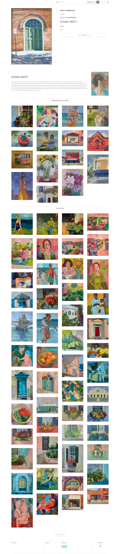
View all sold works (60, 534)
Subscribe (103, 2)
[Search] (97, 2)
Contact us (88, 35)
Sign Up (64, 546)
